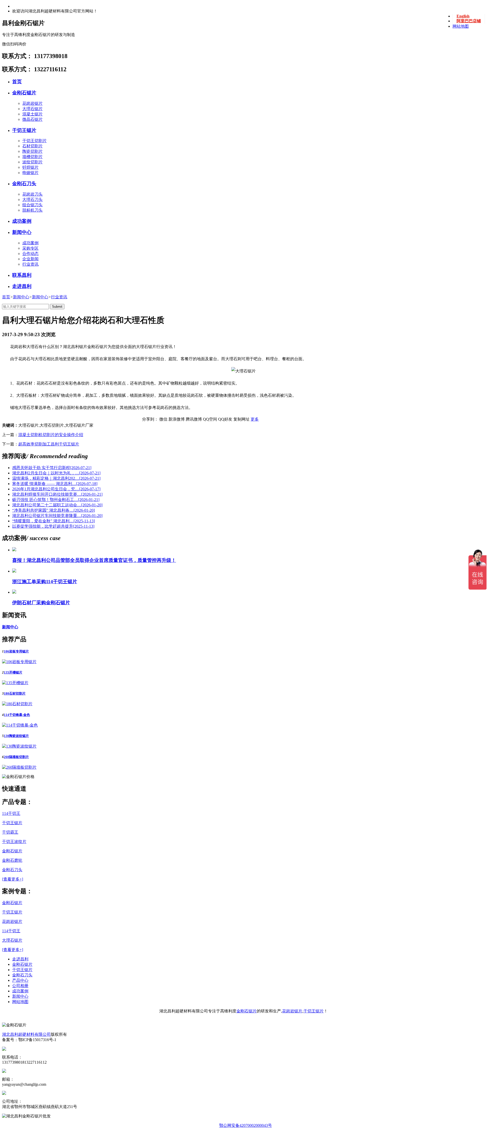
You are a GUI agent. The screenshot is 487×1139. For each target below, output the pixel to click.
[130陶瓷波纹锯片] (19, 746)
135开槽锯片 (13, 672)
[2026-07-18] (54, 483)
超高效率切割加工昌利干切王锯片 (48, 444)
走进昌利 (21, 286)
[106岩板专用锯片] (19, 662)
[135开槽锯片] (15, 683)
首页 (17, 81)
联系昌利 (21, 275)
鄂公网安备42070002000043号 (245, 1125)
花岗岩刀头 (32, 194)
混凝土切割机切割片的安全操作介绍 (50, 435)
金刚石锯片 (24, 92)
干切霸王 (10, 832)
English (463, 16)
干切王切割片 (34, 141)
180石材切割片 (15, 693)
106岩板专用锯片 (16, 651)
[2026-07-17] (56, 489)
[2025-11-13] (53, 521)
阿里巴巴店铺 (469, 21)
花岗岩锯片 (32, 103)
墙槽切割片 (32, 156)
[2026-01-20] (57, 505)
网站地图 (461, 26)
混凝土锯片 (32, 114)
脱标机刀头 (32, 210)
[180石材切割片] (17, 704)
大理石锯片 (32, 109)
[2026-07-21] (51, 467)
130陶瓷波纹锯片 (16, 736)
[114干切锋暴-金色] (20, 725)
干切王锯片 (24, 130)
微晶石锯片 (32, 119)
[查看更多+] (12, 879)
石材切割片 (32, 146)
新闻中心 (21, 232)
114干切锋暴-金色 (17, 715)
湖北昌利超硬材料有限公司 (26, 1034)
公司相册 (20, 985)
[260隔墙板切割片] (19, 767)
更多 (255, 419)
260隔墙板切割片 (16, 757)
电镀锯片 (30, 172)
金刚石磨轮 (12, 860)
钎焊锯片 (30, 167)
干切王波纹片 (14, 841)
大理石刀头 (32, 199)
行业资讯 (59, 297)
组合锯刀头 (32, 205)
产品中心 (20, 980)
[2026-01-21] (57, 494)
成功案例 (21, 221)
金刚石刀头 (24, 183)
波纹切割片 (32, 162)
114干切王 (11, 813)
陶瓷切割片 (32, 151)
